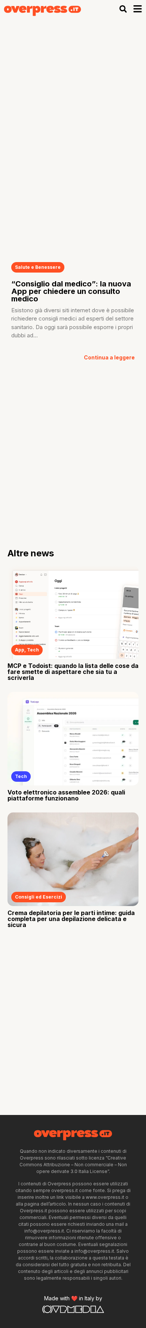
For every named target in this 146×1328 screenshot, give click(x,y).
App (19, 650)
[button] (123, 9)
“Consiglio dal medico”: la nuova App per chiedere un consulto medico (71, 291)
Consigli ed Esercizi (38, 897)
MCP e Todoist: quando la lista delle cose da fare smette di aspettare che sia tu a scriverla (73, 671)
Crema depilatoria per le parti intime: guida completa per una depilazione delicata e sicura (71, 919)
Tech (33, 650)
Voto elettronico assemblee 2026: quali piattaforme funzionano (66, 795)
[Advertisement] (73, 95)
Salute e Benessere (38, 267)
